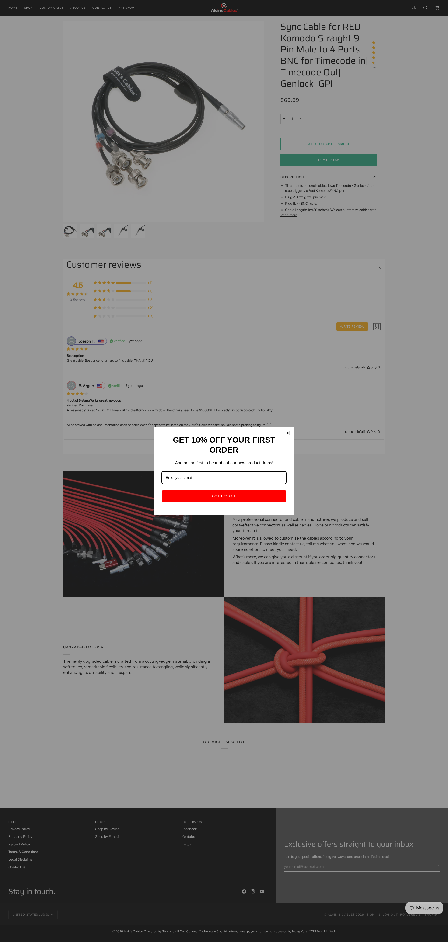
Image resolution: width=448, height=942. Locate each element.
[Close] (288, 433)
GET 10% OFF (224, 496)
